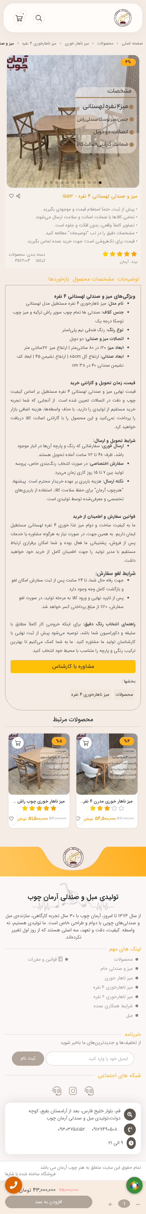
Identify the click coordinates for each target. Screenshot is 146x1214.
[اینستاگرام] (73, 1092)
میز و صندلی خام (117, 968)
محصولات (105, 43)
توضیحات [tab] (128, 279)
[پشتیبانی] (57, 1092)
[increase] (110, 1204)
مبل (129, 1015)
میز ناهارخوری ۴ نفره (39, 43)
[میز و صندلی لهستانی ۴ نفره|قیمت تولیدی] (73, 858)
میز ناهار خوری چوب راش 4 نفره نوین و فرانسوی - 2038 (39, 801)
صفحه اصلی (132, 43)
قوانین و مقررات (43, 959)
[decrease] (138, 1204)
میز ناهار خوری (77, 43)
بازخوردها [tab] (58, 279)
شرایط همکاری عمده (113, 1006)
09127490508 (104, 1129)
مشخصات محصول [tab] (93, 279)
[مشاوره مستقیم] (89, 1092)
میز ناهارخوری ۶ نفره (113, 996)
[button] (133, 780)
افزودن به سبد (48, 1201)
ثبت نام (28, 1058)
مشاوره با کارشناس (73, 666)
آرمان (124, 261)
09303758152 (71, 1129)
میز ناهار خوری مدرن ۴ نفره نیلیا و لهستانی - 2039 (107, 801)
